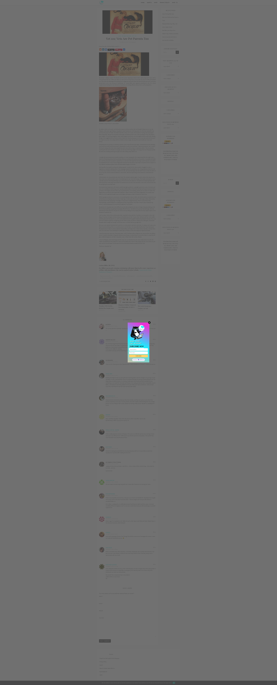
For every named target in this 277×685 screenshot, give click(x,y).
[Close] (149, 322)
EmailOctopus (141, 359)
